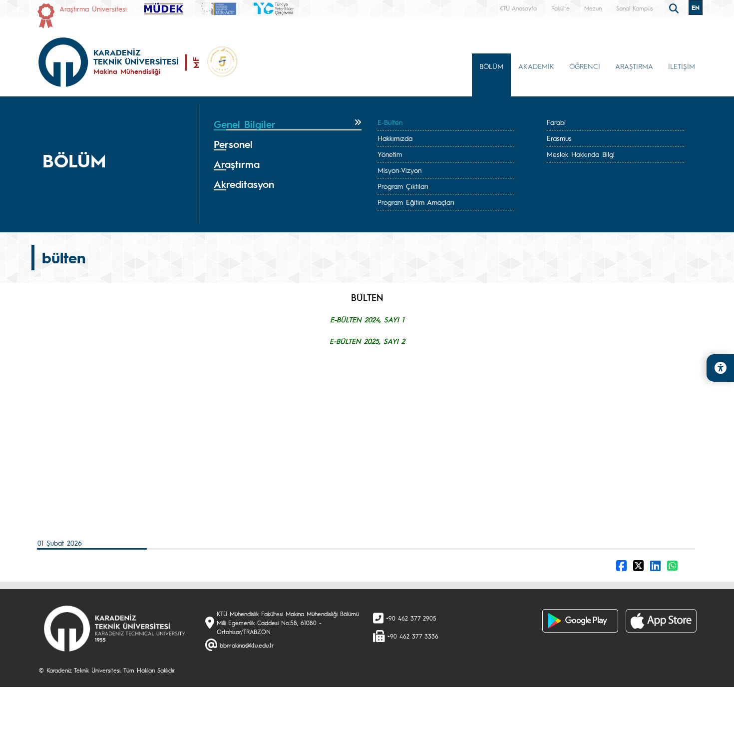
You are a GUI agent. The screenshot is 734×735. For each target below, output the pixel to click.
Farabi (556, 121)
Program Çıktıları (402, 185)
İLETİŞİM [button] (681, 65)
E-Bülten (389, 121)
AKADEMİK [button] (536, 65)
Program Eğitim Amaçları (415, 201)
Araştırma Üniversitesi (93, 8)
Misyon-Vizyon (399, 169)
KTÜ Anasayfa (518, 8)
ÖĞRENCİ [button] (584, 65)
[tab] (287, 124)
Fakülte (560, 8)
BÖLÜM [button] (491, 65)
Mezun (593, 8)
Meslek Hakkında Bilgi (581, 153)
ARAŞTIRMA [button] (634, 65)
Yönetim (389, 153)
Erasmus (559, 137)
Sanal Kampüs (634, 8)
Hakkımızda (394, 137)
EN (696, 7)
